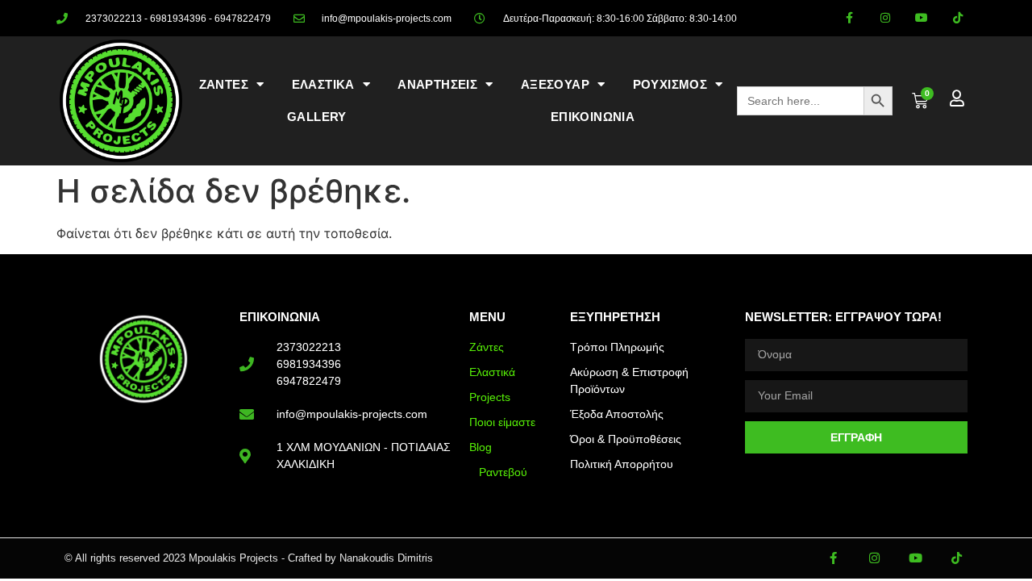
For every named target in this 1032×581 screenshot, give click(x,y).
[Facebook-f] (849, 18)
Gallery (317, 116)
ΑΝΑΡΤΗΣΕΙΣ (437, 84)
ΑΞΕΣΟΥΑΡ (555, 84)
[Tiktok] (957, 18)
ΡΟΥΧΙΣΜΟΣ (670, 84)
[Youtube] (921, 18)
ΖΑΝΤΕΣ (223, 84)
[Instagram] (886, 18)
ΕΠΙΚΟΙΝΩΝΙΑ (593, 116)
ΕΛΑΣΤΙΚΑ (323, 84)
